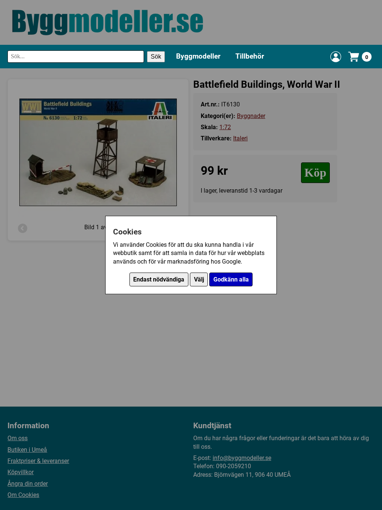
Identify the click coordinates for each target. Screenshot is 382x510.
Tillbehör (249, 56)
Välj (199, 279)
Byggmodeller (198, 56)
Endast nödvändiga (158, 279)
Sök (156, 56)
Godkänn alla (231, 279)
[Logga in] (336, 57)
